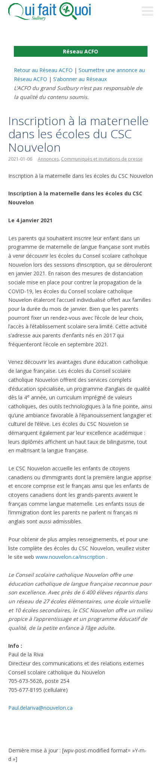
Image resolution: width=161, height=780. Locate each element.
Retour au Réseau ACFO (43, 70)
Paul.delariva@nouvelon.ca (40, 707)
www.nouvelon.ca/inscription (70, 556)
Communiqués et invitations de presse (102, 159)
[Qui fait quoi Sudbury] (60, 11)
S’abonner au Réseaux (80, 79)
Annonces (48, 159)
